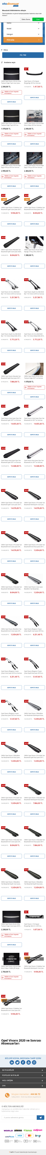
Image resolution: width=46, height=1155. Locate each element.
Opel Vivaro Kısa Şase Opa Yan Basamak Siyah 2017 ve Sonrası (11, 461)
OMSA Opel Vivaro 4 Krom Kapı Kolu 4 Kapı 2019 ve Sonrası (34, 124)
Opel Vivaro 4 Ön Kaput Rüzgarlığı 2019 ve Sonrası (32, 82)
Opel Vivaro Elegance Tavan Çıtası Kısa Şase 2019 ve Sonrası (11, 714)
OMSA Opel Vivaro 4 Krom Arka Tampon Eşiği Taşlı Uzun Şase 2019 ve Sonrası (11, 82)
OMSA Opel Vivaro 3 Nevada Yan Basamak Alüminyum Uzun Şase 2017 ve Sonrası (11, 588)
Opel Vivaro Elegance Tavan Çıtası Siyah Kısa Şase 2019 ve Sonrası (33, 672)
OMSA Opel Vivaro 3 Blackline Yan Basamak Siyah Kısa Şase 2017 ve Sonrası (33, 883)
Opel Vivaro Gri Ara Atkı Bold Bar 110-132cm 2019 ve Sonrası (11, 293)
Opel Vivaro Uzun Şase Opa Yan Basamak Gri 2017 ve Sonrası (34, 419)
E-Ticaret (16, 1152)
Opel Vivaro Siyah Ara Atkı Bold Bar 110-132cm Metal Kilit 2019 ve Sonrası (11, 335)
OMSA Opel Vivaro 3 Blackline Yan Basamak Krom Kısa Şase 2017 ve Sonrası (10, 757)
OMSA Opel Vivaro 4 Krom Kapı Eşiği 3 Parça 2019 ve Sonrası (34, 166)
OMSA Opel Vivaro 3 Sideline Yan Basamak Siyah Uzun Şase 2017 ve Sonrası (11, 209)
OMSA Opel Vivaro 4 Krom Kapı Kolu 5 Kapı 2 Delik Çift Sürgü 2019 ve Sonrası (11, 967)
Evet (38, 19)
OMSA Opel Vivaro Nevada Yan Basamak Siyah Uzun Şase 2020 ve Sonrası (11, 251)
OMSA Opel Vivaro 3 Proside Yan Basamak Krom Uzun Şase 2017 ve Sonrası (11, 546)
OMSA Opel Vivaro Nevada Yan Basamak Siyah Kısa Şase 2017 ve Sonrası (11, 377)
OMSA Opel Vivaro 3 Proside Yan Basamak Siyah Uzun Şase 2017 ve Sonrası (11, 504)
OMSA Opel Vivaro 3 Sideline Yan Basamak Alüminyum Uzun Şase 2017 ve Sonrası (34, 967)
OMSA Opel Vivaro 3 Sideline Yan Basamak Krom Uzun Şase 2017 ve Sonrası (11, 1009)
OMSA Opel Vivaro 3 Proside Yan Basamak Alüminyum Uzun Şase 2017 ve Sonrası (34, 504)
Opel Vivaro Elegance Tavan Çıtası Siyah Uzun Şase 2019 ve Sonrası (33, 630)
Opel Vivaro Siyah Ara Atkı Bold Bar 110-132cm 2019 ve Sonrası (34, 293)
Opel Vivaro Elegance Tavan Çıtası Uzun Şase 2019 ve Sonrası (11, 672)
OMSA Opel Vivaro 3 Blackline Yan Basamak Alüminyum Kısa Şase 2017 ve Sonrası (33, 714)
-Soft (11, 1152)
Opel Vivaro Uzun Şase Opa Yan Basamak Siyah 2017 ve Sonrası (11, 419)
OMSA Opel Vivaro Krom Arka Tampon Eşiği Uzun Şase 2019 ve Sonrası (11, 925)
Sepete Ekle (11, 102)
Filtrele (10, 40)
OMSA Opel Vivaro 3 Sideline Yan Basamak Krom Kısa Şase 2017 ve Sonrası (34, 209)
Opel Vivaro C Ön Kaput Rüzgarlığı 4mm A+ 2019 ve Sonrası (32, 925)
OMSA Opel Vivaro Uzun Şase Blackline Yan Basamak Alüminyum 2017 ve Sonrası (33, 588)
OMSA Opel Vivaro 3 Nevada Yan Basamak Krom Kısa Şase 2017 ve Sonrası (34, 841)
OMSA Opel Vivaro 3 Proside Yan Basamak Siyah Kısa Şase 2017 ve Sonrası (34, 757)
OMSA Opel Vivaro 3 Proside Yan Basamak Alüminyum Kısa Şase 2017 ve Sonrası (11, 799)
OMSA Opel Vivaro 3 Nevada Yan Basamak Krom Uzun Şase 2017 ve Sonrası (11, 841)
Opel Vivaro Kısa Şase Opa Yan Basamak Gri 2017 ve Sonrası (34, 461)
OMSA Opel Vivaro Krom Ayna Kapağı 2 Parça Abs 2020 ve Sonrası (33, 251)
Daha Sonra (26, 19)
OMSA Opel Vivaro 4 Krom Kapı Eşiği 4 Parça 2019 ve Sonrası (11, 166)
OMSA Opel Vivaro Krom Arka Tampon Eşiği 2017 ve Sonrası (33, 377)
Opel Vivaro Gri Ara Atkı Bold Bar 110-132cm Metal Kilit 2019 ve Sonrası (34, 335)
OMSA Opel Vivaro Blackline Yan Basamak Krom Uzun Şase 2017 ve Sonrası (11, 630)
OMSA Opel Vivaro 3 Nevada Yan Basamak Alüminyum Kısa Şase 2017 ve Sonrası (34, 799)
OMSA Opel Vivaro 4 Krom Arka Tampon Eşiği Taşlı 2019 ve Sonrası (11, 124)
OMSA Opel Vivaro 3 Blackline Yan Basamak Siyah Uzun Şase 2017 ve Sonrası (10, 883)
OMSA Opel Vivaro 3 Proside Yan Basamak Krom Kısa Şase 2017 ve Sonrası (34, 546)
